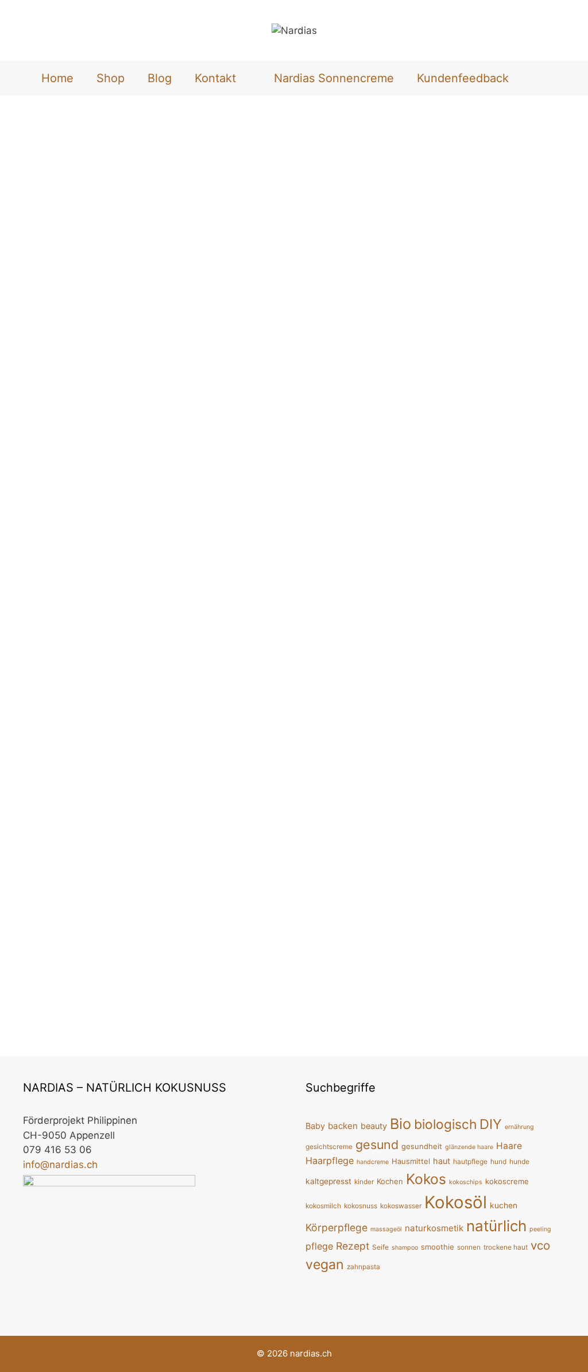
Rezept (352, 1246)
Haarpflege (329, 1160)
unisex (154, 585)
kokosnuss (360, 1205)
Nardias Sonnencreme (334, 78)
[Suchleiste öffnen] (539, 78)
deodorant (151, 572)
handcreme (373, 1162)
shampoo (405, 1247)
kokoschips (465, 1182)
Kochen (390, 1181)
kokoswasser (400, 1205)
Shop (110, 78)
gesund (377, 1144)
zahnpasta (363, 1266)
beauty (374, 1126)
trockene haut (505, 1247)
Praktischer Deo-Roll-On (121, 208)
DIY (358, 572)
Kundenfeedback (463, 78)
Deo (119, 572)
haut (441, 1161)
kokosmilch (323, 1205)
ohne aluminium (107, 585)
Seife (380, 1247)
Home (57, 78)
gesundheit (421, 1146)
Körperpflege (47, 585)
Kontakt (215, 78)
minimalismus (528, 572)
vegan (183, 585)
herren (188, 572)
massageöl (386, 1229)
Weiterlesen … (227, 542)
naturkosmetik (434, 1228)
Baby (315, 1126)
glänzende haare (469, 1147)
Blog (160, 78)
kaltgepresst (328, 1181)
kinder (364, 1181)
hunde (519, 1161)
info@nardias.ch (60, 1164)
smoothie (437, 1246)
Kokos (218, 572)
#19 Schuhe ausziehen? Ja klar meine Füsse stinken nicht (441, 648)
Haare (509, 1145)
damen (93, 572)
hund (498, 1161)
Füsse (362, 1023)
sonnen (469, 1247)
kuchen (503, 1205)
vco (540, 1245)
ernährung (519, 1127)
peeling (540, 1229)
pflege (444, 1023)
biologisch (56, 572)
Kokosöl (249, 572)
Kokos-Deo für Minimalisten (429, 208)
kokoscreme (507, 1181)
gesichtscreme (329, 1146)
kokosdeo (388, 572)
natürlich (496, 1226)
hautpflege (470, 1161)
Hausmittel (411, 1161)
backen (343, 1125)
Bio (400, 1123)
